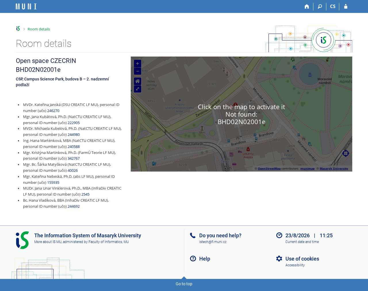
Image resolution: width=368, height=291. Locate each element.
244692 (74, 206)
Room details (39, 29)
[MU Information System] (18, 28)
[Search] (319, 6)
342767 (74, 158)
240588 (74, 146)
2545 (85, 194)
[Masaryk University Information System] (26, 6)
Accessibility (295, 265)
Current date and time (302, 242)
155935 (53, 182)
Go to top (184, 284)
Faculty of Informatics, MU (109, 242)
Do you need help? (220, 235)
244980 (74, 134)
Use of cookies (302, 259)
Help (204, 259)
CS (333, 6)
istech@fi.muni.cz (213, 242)
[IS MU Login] (345, 6)
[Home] (306, 6)
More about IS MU (48, 242)
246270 (53, 110)
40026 (73, 170)
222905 (74, 122)
